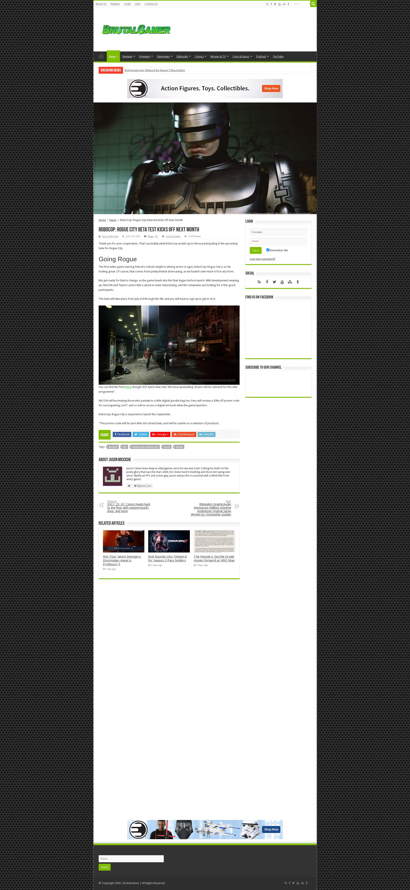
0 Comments (173, 236)
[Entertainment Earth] (205, 88)
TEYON (179, 447)
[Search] (313, 4)
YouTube (278, 56)
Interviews (163, 56)
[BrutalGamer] (136, 28)
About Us (101, 3)
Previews (144, 56)
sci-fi (167, 447)
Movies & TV (218, 56)
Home (101, 55)
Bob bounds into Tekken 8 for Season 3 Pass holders (155, 70)
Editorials (182, 56)
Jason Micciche (110, 236)
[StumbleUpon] (284, 4)
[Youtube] (279, 4)
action (113, 447)
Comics (199, 56)
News (112, 56)
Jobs (137, 3)
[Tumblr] (288, 4)
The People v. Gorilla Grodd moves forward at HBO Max (214, 558)
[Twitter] (275, 4)
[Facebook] (271, 4)
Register (115, 3)
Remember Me (278, 250)
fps (125, 447)
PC (156, 236)
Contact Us (151, 3)
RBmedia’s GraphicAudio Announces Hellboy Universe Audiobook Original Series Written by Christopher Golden (211, 508)
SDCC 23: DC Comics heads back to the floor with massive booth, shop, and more (128, 506)
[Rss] (267, 4)
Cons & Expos (241, 56)
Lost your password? (262, 258)
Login (127, 3)
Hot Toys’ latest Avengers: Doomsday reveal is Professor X (122, 560)
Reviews (127, 56)
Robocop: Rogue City (145, 447)
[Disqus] (169, 644)
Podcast (261, 56)
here (128, 387)
